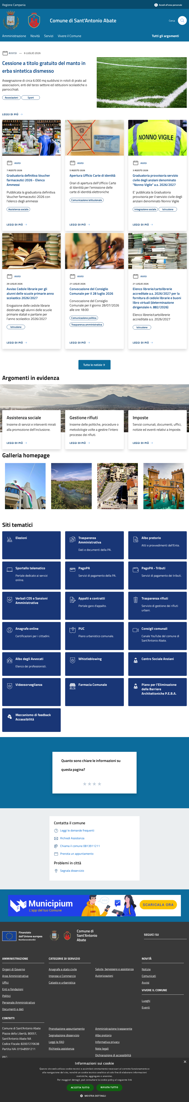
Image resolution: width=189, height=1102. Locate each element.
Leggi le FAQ (56, 1042)
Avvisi (13, 53)
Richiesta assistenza (61, 1048)
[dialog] (94, 1080)
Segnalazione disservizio (64, 1035)
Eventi (146, 1007)
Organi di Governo (13, 969)
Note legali (102, 1048)
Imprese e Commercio (62, 976)
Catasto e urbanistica (62, 982)
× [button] (184, 1062)
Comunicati (149, 976)
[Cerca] (182, 20)
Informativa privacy (107, 1042)
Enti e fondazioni (12, 989)
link (130, 1079)
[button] (94, 1096)
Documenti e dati (13, 1009)
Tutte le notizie (92, 365)
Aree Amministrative (15, 976)
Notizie (146, 969)
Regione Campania (13, 5)
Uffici (5, 982)
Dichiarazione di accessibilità (113, 1055)
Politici (6, 996)
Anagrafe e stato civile (63, 969)
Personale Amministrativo (18, 1002)
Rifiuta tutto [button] (109, 1087)
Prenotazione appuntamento (67, 1028)
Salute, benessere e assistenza (114, 969)
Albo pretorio (103, 1035)
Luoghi (146, 1001)
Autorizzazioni (104, 975)
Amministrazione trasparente (113, 1028)
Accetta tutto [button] (80, 1087)
